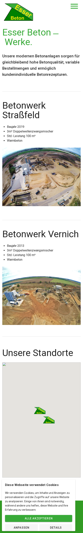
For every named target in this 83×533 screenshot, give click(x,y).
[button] (39, 411)
